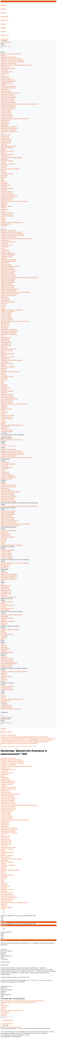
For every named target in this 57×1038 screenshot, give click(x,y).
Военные (4, 303)
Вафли (3, 170)
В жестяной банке (7, 173)
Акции (3, 413)
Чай (2, 133)
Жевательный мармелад (9, 128)
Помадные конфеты (7, 101)
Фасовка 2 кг (5, 123)
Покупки (3, 1015)
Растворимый (5, 185)
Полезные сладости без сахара (11, 157)
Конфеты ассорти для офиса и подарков (15, 118)
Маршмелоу (5, 156)
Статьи (3, 221)
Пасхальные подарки (8, 68)
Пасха (3, 308)
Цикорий (4, 186)
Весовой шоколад (7, 198)
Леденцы (4, 204)
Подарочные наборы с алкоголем (12, 62)
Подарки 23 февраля (8, 81)
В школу (3, 305)
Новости (3, 219)
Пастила (3, 152)
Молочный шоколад (8, 195)
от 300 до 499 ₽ (6, 112)
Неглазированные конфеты (10, 92)
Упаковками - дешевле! (9, 131)
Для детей (4, 70)
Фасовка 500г (5, 120)
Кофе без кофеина (7, 188)
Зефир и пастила (6, 148)
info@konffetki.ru (6, 42)
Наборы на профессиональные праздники (15, 292)
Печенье (4, 167)
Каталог (3, 229)
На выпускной (5, 78)
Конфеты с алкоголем (8, 57)
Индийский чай (6, 139)
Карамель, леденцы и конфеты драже (14, 201)
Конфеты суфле (6, 91)
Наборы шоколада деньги (10, 293)
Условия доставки (7, 216)
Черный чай (5, 136)
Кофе (2, 180)
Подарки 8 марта (7, 83)
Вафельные (5, 89)
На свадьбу (4, 73)
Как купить (4, 412)
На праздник (5, 66)
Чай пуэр (4, 144)
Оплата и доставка (7, 415)
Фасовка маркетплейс (8, 102)
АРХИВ (3, 208)
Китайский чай (6, 143)
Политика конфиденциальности (12, 222)
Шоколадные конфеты (8, 97)
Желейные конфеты (8, 94)
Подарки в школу (7, 71)
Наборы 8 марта (6, 284)
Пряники (4, 177)
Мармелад (4, 125)
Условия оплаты (6, 214)
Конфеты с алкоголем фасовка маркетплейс (16, 65)
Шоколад (4, 165)
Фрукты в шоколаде (8, 96)
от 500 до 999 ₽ (6, 113)
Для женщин (5, 300)
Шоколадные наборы (8, 105)
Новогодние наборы (8, 281)
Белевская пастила (7, 151)
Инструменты (5, 298)
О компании (5, 1005)
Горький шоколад (7, 191)
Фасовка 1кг (5, 122)
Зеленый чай (5, 138)
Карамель (4, 203)
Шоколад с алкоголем (8, 63)
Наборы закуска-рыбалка (9, 289)
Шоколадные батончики (9, 196)
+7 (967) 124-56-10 (6, 705)
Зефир (3, 149)
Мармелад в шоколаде (9, 126)
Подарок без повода (8, 302)
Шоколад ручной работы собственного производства (19, 104)
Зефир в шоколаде (7, 154)
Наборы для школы (7, 287)
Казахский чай (6, 135)
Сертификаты (5, 224)
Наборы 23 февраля (8, 282)
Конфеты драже (6, 206)
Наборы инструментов (8, 290)
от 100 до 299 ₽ (6, 110)
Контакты (4, 428)
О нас (3, 420)
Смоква (3, 162)
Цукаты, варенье (6, 199)
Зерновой (4, 183)
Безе (2, 178)
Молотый (4, 182)
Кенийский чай (6, 141)
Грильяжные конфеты (8, 88)
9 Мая (3, 75)
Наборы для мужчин (8, 285)
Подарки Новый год (8, 79)
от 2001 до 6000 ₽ (7, 117)
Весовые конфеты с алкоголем (11, 58)
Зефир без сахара (7, 161)
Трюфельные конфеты (8, 86)
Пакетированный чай (8, 146)
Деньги (3, 306)
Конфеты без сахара (8, 99)
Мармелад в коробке (8, 130)
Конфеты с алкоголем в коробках (12, 60)
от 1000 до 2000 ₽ (7, 115)
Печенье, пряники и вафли (10, 169)
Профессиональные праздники (12, 310)
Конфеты (4, 84)
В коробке (4, 175)
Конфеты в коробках (8, 109)
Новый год (4, 297)
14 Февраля (5, 76)
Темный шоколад (7, 193)
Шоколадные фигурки (8, 107)
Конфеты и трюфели (8, 164)
